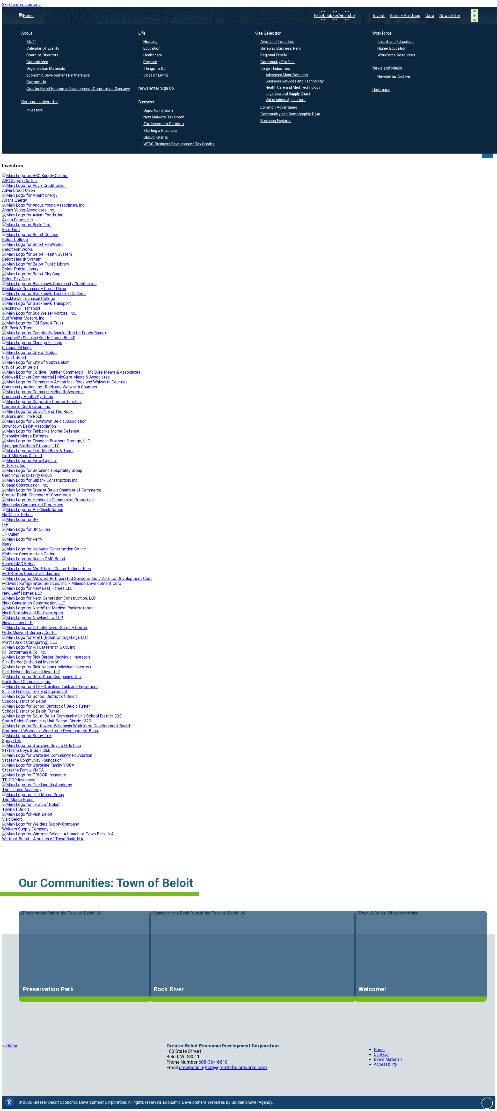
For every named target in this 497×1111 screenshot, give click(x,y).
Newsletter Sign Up (156, 88)
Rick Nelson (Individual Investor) (31, 671)
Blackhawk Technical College (28, 298)
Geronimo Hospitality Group (27, 475)
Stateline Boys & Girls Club (26, 750)
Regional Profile (273, 55)
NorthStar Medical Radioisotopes (32, 612)
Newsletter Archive (393, 76)
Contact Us (36, 82)
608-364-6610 (213, 1062)
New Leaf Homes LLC (22, 593)
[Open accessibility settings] (9, 1102)
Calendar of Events (42, 48)
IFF (5, 524)
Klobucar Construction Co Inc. (29, 553)
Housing (150, 41)
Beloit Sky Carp (16, 278)
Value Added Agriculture (286, 100)
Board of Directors (42, 55)
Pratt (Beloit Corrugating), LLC (29, 642)
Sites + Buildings (405, 15)
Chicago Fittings (17, 347)
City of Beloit (14, 357)
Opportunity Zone (158, 110)
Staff (31, 41)
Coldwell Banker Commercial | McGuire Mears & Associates (56, 377)
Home (379, 1049)
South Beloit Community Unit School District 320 (46, 721)
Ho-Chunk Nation (17, 514)
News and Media (387, 68)
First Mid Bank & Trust (22, 455)
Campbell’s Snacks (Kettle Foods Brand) (38, 337)
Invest (379, 15)
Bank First (11, 229)
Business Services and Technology (295, 81)
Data (429, 15)
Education (151, 48)
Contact (381, 1054)
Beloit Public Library (20, 269)
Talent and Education (395, 41)
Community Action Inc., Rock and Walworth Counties (49, 386)
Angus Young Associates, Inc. (28, 210)
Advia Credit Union (18, 190)
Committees (37, 61)
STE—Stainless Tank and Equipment (35, 691)
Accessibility (385, 1064)
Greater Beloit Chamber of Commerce (36, 495)
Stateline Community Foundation (32, 760)
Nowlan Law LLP (17, 622)
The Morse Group (18, 799)
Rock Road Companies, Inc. (26, 681)
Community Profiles (277, 61)
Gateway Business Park (280, 48)
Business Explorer (275, 120)
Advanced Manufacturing (287, 75)
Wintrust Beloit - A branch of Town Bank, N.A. (43, 838)
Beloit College (15, 239)
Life (141, 33)
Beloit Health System (21, 259)
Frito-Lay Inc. (14, 465)
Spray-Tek (11, 740)
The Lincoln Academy (21, 789)
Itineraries (381, 89)
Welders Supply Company (25, 829)
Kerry (7, 544)
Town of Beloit (15, 809)
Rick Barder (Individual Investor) (31, 662)
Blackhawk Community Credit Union (34, 288)
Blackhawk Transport (21, 308)
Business (146, 102)
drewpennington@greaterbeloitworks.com (223, 1067)
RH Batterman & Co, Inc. (24, 652)
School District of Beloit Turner (30, 711)
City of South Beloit (20, 367)
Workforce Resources (396, 55)
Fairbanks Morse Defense (25, 436)
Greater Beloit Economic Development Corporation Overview (78, 88)
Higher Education (391, 48)
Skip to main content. (21, 4)
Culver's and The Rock (22, 416)
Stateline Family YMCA (23, 770)
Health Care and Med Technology (293, 87)
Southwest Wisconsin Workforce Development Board (50, 730)
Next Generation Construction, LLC (33, 603)
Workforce (382, 33)
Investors (34, 110)
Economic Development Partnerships (58, 75)
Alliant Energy (14, 200)
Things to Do (154, 68)
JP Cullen (10, 534)
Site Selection (268, 33)
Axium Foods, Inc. (18, 219)
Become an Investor (39, 101)
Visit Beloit (12, 819)
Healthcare (152, 55)
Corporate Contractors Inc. (26, 406)
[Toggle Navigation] (474, 15)
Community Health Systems (27, 396)
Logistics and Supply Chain (288, 94)
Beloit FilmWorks (17, 249)
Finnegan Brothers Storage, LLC (31, 445)
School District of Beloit (24, 701)
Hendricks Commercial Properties (32, 504)
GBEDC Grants (155, 137)
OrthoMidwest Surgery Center (29, 632)
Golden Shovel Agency (251, 1102)
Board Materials (388, 1059)
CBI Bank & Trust (17, 328)
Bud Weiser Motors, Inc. (23, 318)
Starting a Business (160, 130)
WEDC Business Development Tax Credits (179, 144)
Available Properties (277, 41)
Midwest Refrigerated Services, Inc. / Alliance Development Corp (61, 583)
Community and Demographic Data (290, 114)
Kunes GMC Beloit (18, 563)
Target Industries (275, 68)
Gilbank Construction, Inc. (25, 485)
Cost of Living (155, 75)
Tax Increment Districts (163, 124)
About (26, 33)
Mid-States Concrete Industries (31, 573)
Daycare (150, 61)
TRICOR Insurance (18, 779)
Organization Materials (45, 68)
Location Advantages (278, 107)
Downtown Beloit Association (29, 426)
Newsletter (449, 15)
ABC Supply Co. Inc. (20, 180)
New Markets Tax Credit (164, 117)
